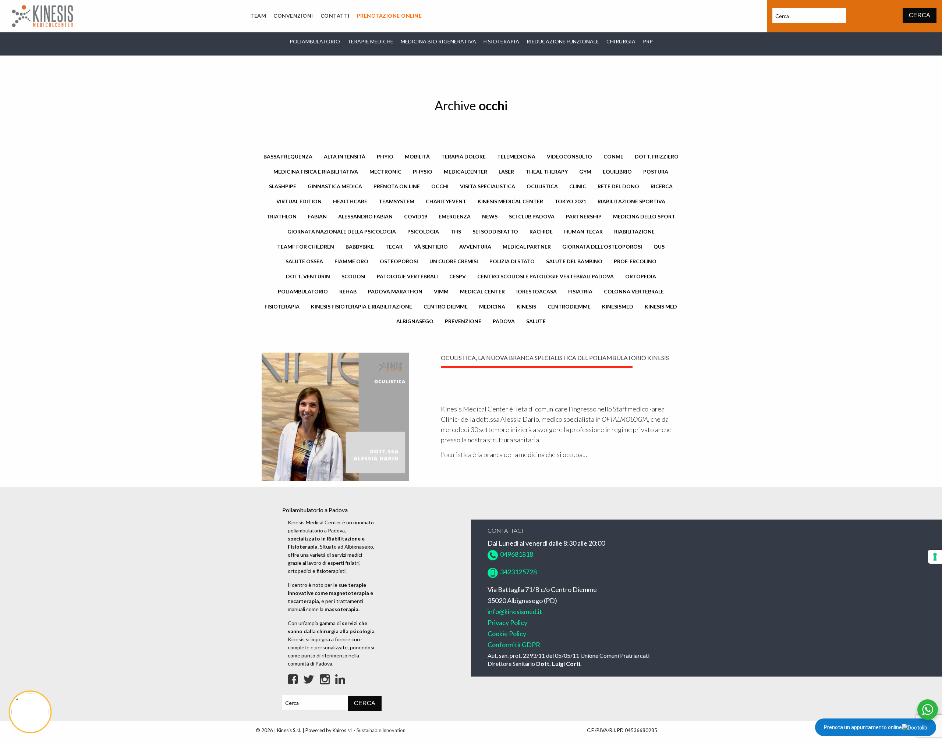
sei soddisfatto (495, 231)
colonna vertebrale (634, 291)
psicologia (423, 231)
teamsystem (396, 201)
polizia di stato (512, 261)
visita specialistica (487, 186)
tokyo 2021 (570, 201)
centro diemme (446, 306)
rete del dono (618, 186)
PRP (648, 41)
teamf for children (305, 246)
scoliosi (353, 276)
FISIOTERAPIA (501, 41)
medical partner (527, 246)
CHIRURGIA (620, 41)
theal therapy (546, 171)
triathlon (281, 216)
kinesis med (661, 306)
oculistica (542, 186)
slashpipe (282, 186)
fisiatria (580, 291)
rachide (541, 231)
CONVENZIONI (293, 16)
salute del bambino (574, 261)
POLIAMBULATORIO (315, 41)
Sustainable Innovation (381, 730)
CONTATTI (335, 16)
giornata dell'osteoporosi (602, 246)
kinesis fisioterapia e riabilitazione (361, 306)
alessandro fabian (365, 216)
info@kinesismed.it (515, 611)
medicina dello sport (644, 216)
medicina (492, 306)
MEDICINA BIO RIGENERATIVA (438, 41)
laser (506, 171)
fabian (317, 216)
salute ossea (304, 261)
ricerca (662, 186)
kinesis (526, 306)
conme (613, 156)
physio (422, 171)
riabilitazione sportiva (631, 201)
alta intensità (344, 156)
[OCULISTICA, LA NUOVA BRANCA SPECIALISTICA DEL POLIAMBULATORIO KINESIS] (335, 416)
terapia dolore (463, 156)
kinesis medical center (510, 201)
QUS (659, 246)
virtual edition (299, 201)
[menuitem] (258, 16)
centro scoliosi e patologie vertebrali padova (545, 276)
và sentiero (431, 246)
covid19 (415, 216)
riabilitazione (634, 231)
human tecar (583, 231)
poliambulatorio (303, 291)
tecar (394, 246)
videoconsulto (569, 156)
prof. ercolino (635, 261)
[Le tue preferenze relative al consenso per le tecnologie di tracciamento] (935, 557)
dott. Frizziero (657, 156)
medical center (482, 291)
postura (655, 171)
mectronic (385, 171)
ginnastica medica (335, 186)
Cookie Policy (507, 633)
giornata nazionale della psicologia (341, 231)
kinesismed (617, 306)
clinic (577, 186)
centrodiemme (569, 306)
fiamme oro (351, 261)
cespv (457, 276)
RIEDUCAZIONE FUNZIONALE (563, 41)
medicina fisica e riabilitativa (315, 171)
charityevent (446, 201)
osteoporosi (399, 261)
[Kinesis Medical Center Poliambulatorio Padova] (42, 15)
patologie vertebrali (407, 276)
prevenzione (463, 321)
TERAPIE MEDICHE (370, 41)
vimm (441, 291)
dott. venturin (308, 276)
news (489, 216)
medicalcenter (465, 171)
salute (536, 321)
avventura (475, 246)
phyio (385, 156)
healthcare (350, 201)
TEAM (258, 16)
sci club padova (532, 216)
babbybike (360, 246)
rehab (348, 291)
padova (504, 321)
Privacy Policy (507, 622)
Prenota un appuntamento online (863, 727)
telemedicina (516, 156)
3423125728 (518, 572)
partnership (584, 216)
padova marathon (395, 291)
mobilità (417, 156)
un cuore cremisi (453, 261)
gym (585, 171)
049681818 (515, 554)
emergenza (455, 216)
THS (455, 231)
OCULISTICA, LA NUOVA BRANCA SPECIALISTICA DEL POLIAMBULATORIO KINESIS (555, 357)
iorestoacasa (536, 291)
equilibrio (617, 171)
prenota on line (396, 186)
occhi (440, 186)
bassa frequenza (287, 156)
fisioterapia (282, 306)
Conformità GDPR (514, 645)
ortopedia (640, 276)
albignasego (414, 321)
